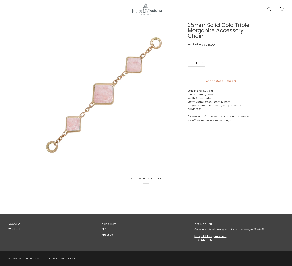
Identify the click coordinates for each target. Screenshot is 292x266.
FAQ (104, 229)
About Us (107, 234)
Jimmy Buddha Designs (26, 258)
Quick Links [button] (109, 224)
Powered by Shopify (62, 258)
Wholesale (14, 229)
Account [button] (14, 224)
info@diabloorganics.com (210, 236)
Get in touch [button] (203, 224)
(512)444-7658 (203, 240)
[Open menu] (13, 9)
